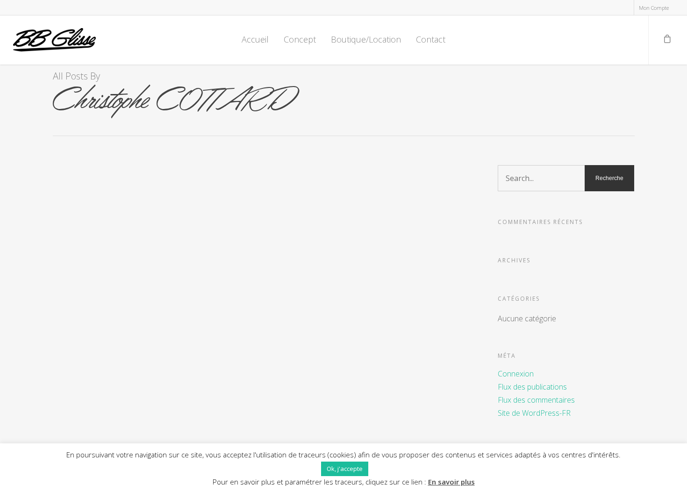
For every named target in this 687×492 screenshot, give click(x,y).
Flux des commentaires (536, 400)
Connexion (516, 373)
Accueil (255, 39)
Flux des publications (532, 386)
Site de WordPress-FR (534, 413)
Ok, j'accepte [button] (345, 468)
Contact (430, 39)
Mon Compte (654, 7)
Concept (300, 39)
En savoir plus (451, 481)
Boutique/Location (366, 39)
